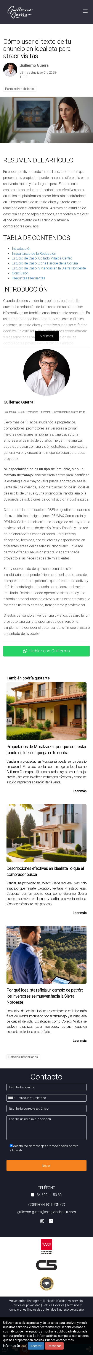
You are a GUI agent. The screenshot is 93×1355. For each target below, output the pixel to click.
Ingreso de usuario (71, 1309)
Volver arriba (17, 1301)
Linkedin (49, 1301)
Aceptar (36, 1346)
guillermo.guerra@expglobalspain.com (46, 1212)
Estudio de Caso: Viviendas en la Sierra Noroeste (49, 268)
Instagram (35, 1301)
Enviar (46, 1165)
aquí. (24, 1345)
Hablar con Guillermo (49, 650)
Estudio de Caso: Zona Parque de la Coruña (45, 263)
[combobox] (12, 1097)
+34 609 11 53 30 (48, 1195)
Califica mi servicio (70, 1301)
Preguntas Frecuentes (28, 278)
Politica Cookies (53, 1305)
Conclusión (20, 273)
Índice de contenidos (42, 1309)
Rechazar (54, 1346)
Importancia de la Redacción (34, 253)
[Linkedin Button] (51, 1221)
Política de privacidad (25, 1305)
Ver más (46, 336)
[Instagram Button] (42, 1221)
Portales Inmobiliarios (20, 89)
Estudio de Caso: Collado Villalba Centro (42, 258)
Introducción (21, 248)
